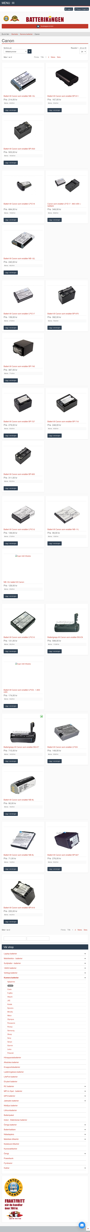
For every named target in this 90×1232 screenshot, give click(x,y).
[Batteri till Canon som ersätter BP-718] (66, 407)
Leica (9, 1049)
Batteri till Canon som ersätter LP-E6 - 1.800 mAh (22, 690)
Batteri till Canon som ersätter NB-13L (19, 96)
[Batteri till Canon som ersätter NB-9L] (23, 785)
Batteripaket (9, 1115)
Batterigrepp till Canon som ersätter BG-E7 (21, 747)
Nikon (9, 1015)
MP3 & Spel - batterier (13, 1091)
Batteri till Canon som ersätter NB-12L (19, 258)
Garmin (10, 1045)
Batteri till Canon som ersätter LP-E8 (62, 747)
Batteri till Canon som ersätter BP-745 (19, 366)
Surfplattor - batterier (12, 963)
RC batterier (9, 1086)
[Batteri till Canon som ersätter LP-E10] (23, 622)
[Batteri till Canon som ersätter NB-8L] (23, 840)
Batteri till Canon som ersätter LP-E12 (19, 529)
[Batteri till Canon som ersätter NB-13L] (23, 81)
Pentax (10, 1027)
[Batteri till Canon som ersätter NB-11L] (66, 515)
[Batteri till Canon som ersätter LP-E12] (23, 515)
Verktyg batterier (10, 972)
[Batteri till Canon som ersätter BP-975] (66, 299)
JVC (8, 1000)
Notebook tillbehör (11, 1144)
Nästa (53, 57)
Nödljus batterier (11, 1105)
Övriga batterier (10, 1124)
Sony (9, 1038)
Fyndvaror (8, 1163)
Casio (9, 989)
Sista (59, 57)
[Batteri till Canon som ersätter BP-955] (23, 459)
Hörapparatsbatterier (12, 1057)
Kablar (6, 1168)
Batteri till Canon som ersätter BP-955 (19, 474)
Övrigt (6, 1153)
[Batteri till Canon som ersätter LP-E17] (23, 299)
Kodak (9, 1004)
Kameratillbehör (10, 1148)
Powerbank (8, 1158)
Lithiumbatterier (10, 1110)
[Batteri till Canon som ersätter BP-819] (23, 893)
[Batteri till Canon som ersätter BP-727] (23, 407)
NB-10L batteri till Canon (14, 582)
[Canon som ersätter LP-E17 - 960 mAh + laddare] (66, 189)
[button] (68, 9)
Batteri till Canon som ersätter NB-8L (19, 854)
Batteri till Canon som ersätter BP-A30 (19, 148)
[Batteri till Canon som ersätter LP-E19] (23, 189)
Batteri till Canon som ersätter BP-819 (19, 907)
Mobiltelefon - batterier (13, 958)
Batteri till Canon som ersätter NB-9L (19, 799)
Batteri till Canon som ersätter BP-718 (63, 421)
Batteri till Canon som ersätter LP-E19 (19, 203)
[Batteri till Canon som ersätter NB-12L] (23, 244)
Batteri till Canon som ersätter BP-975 (63, 313)
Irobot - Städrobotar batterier (15, 1120)
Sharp (9, 1034)
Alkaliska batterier (11, 1062)
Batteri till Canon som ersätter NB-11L (63, 529)
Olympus (10, 1019)
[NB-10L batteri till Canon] (23, 567)
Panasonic (11, 1023)
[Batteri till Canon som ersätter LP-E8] (66, 732)
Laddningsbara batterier (14, 1072)
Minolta (10, 1012)
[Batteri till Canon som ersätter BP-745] (23, 352)
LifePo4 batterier (11, 1076)
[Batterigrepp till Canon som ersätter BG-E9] (66, 622)
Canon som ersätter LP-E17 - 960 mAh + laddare (64, 204)
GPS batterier (9, 1096)
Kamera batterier (26, 34)
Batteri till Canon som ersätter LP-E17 (19, 313)
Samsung (10, 1030)
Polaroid (10, 1053)
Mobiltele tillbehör (11, 1139)
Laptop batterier (10, 953)
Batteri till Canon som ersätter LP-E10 (19, 637)
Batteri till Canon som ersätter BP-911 (63, 96)
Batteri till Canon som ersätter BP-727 (19, 421)
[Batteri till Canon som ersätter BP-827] (66, 840)
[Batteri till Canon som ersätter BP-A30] (23, 134)
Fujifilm (10, 993)
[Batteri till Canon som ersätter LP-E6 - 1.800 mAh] (23, 675)
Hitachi (9, 997)
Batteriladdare (10, 1129)
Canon (10, 986)
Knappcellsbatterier (12, 1067)
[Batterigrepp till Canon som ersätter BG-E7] (23, 732)
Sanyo (9, 1042)
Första (36, 57)
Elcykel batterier (10, 1081)
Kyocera (10, 1008)
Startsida (14, 34)
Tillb (42, 57)
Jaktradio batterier (11, 1100)
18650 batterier (10, 968)
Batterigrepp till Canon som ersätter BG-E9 (65, 637)
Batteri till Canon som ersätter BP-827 (63, 854)
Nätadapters (9, 1134)
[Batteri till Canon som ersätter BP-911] (66, 81)
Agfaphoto (11, 981)
